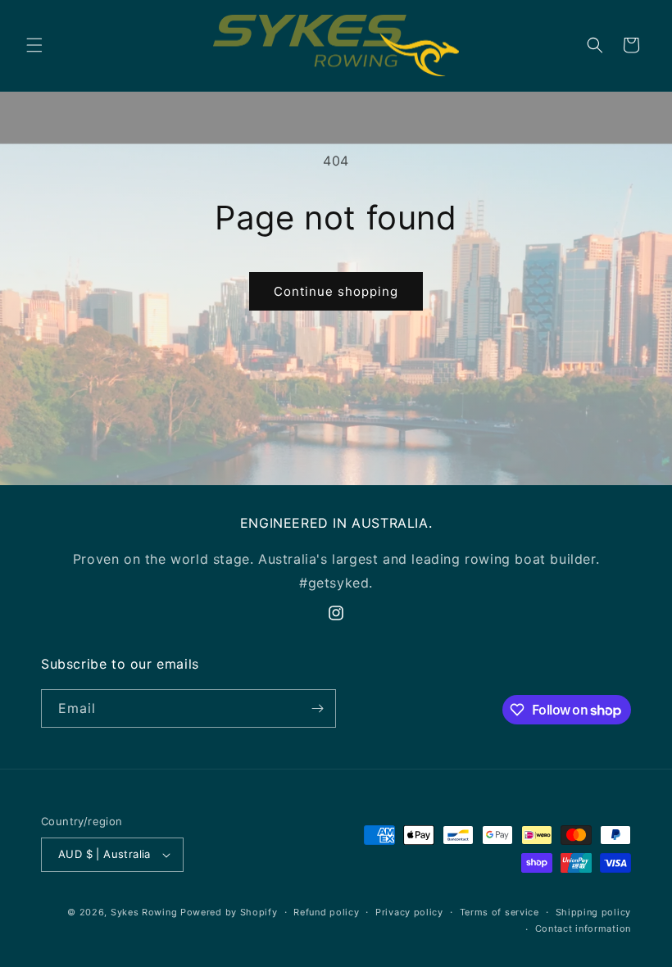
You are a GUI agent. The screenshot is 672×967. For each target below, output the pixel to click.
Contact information (583, 928)
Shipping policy (594, 912)
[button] (34, 45)
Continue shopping (336, 291)
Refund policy (326, 912)
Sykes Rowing (144, 912)
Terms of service (499, 912)
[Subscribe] (317, 708)
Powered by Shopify (229, 912)
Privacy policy (409, 912)
